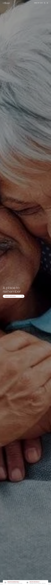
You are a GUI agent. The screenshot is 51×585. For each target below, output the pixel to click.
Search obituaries (10, 296)
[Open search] (44, 3)
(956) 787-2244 (38, 3)
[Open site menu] (47, 3)
